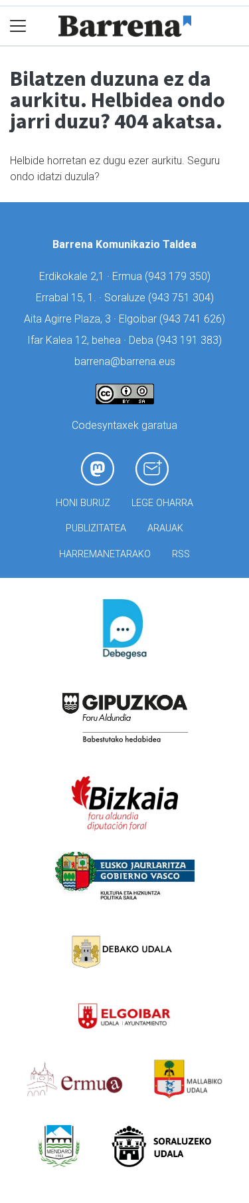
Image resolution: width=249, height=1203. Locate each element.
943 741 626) (194, 319)
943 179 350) (179, 276)
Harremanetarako (105, 554)
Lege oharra (162, 503)
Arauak (165, 528)
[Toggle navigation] (18, 26)
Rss (181, 554)
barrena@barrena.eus (124, 361)
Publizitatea (96, 528)
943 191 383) (190, 340)
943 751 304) (182, 297)
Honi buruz (83, 503)
